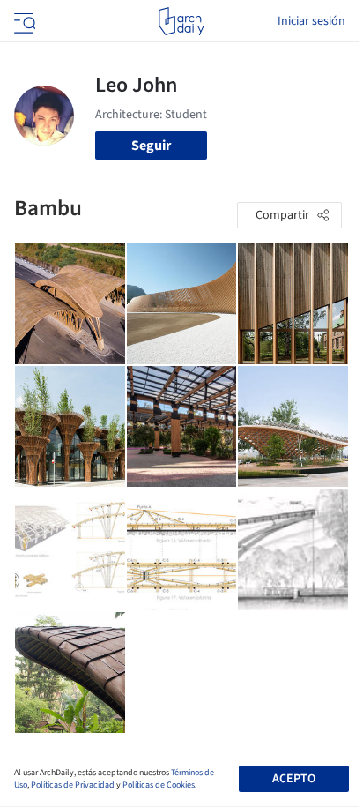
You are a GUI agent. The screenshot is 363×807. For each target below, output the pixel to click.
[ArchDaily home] (181, 21)
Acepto (293, 779)
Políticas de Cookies (158, 785)
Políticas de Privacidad (73, 785)
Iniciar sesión (311, 21)
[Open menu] (23, 21)
